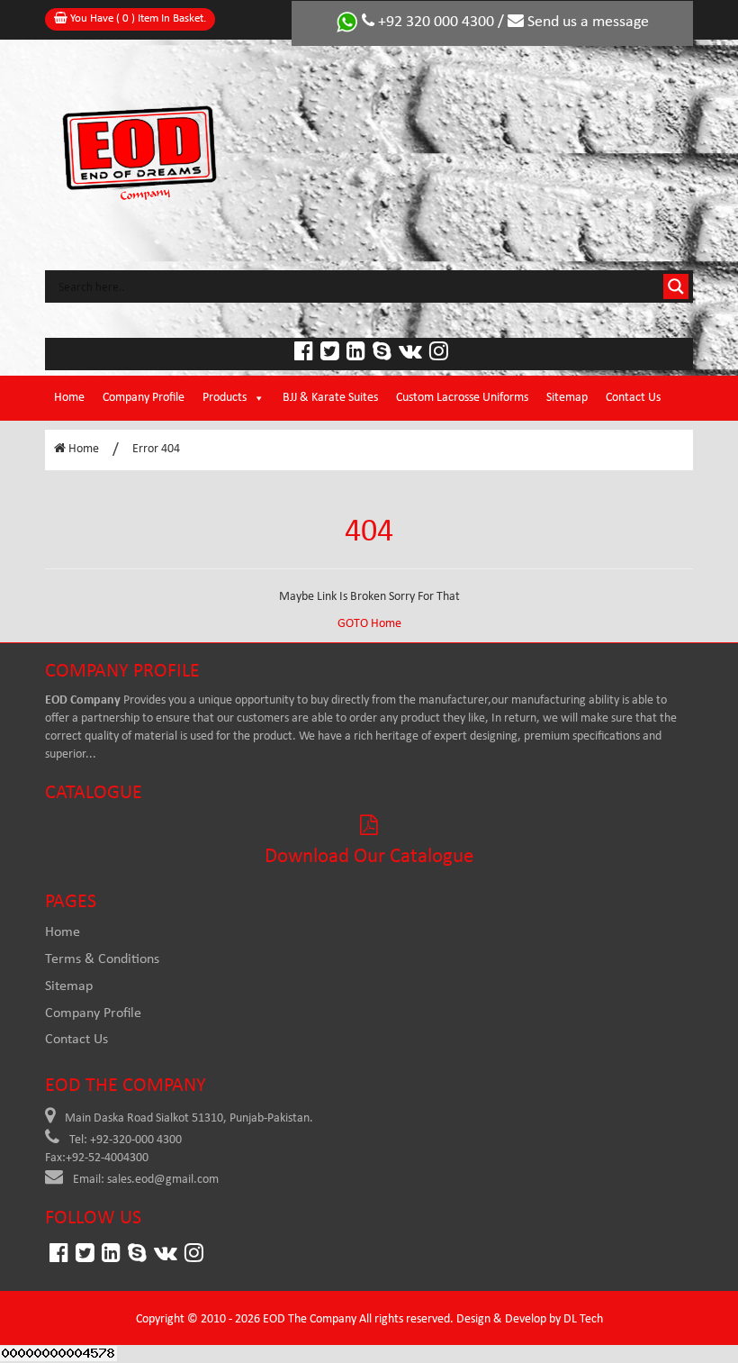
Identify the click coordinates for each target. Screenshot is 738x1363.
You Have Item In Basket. (137, 18)
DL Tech (583, 1319)
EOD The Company (309, 1319)
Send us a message (586, 22)
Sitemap (567, 397)
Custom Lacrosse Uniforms (462, 397)
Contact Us (633, 397)
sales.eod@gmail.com (163, 1179)
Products (224, 397)
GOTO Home (369, 624)
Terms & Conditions (102, 959)
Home (69, 397)
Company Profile (143, 397)
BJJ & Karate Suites (330, 397)
